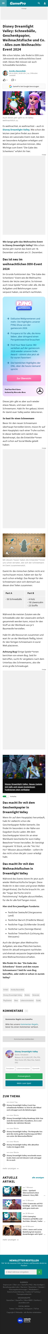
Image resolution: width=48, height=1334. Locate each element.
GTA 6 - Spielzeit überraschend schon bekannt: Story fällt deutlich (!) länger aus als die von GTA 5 (33, 1195)
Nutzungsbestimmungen (18, 1289)
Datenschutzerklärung (15, 1292)
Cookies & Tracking (32, 1292)
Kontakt (41, 1287)
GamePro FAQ (27, 1285)
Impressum (7, 1285)
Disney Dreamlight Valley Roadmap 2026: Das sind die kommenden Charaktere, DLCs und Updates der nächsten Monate (25, 1120)
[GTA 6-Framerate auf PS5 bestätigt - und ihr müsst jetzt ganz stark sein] (12, 1204)
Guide (38, 1000)
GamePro (19, 1300)
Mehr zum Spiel (24, 1083)
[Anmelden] (39, 1272)
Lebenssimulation (27, 1000)
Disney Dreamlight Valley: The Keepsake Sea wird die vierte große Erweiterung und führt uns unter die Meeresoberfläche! (24, 1133)
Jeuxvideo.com (24, 1302)
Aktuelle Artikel (10, 1180)
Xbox (16, 1000)
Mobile (27, 995)
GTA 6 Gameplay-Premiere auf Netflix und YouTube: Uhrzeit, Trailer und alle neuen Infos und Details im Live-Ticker (33, 1221)
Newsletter (33, 1287)
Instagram (28, 1309)
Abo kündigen (39, 1285)
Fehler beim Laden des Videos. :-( (17, 756)
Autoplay (13, 796)
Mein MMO (28, 1300)
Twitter (11, 1309)
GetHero (37, 1300)
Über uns (16, 1285)
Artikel (5, 990)
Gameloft (35, 1068)
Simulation (10, 1068)
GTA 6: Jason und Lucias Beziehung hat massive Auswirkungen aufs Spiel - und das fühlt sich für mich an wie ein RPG (32, 1234)
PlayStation (7, 1000)
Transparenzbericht (24, 1294)
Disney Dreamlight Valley (16, 129)
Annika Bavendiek (17, 71)
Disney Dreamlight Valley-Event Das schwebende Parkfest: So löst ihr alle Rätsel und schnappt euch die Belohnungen (24, 1107)
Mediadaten (33, 1289)
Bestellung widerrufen (11, 1287)
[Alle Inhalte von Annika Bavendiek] (5, 73)
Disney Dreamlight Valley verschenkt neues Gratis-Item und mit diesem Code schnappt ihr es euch (24, 1157)
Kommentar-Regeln (29, 1024)
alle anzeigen (38, 1177)
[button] (3, 3)
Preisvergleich (24, 1076)
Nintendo (35, 995)
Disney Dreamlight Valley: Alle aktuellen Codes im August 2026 (23, 1145)
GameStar (10, 1300)
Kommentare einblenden (24, 1039)
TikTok (36, 1309)
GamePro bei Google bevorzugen (26, 86)
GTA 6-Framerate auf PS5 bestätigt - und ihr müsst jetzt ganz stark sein (33, 1205)
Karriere (24, 1287)
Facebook (19, 1309)
